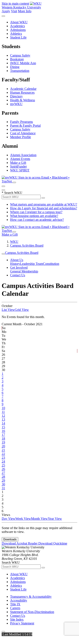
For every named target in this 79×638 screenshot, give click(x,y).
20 (3, 446)
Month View (39, 518)
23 (3, 457)
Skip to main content (15, 3)
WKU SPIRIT (19, 170)
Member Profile (20, 137)
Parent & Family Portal (25, 125)
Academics (17, 26)
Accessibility (18, 600)
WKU (14, 241)
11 (3, 412)
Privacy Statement (22, 623)
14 (3, 423)
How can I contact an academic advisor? (37, 219)
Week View (23, 518)
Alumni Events (20, 159)
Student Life (18, 37)
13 (3, 419)
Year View (55, 518)
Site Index (17, 619)
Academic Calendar (23, 88)
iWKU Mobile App (23, 63)
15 (3, 427)
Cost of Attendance (23, 133)
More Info (24, 11)
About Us (16, 260)
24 (3, 461)
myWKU (16, 104)
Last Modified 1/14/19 (17, 634)
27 (3, 473)
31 (3, 488)
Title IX (15, 604)
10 (3, 408)
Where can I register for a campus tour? (36, 212)
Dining (14, 67)
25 (3, 465)
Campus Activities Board (26, 245)
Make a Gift (18, 162)
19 (3, 442)
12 (3, 415)
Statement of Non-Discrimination (32, 612)
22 (3, 454)
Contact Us (17, 275)
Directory (16, 96)
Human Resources (22, 92)
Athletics (16, 33)
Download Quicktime (52, 543)
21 (3, 450)
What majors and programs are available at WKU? (43, 204)
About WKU (19, 22)
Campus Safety (20, 55)
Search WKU (12, 193)
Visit (14, 11)
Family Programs (21, 122)
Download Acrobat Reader (20, 543)
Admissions (18, 30)
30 (3, 484)
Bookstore (17, 59)
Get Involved (19, 267)
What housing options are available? (34, 216)
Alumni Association (23, 155)
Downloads (10, 539)
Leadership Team (31, 263)
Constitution (51, 263)
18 (3, 438)
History (15, 263)
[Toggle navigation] (3, 253)
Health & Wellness (22, 100)
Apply (6, 11)
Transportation (19, 70)
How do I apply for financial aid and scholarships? (43, 208)
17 (3, 434)
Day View (8, 518)
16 (3, 431)
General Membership (24, 271)
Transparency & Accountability (31, 596)
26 (3, 469)
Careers (15, 608)
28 (3, 476)
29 (3, 480)
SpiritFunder (18, 166)
